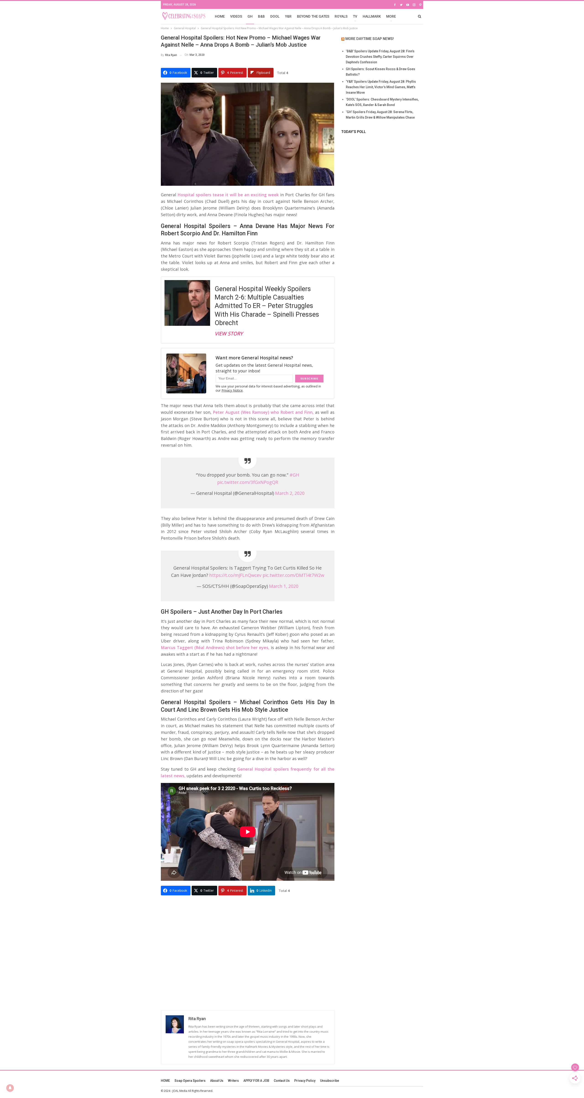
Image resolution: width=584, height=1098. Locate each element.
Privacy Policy (304, 1080)
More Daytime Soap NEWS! (369, 39)
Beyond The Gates (313, 16)
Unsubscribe (329, 1080)
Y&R (288, 16)
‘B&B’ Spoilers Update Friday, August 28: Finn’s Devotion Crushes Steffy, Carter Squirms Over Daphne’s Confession (380, 56)
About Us (216, 1080)
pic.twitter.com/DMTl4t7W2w (293, 575)
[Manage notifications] (10, 1088)
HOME (220, 16)
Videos (236, 16)
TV (355, 16)
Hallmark (372, 16)
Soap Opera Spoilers (190, 1080)
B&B (261, 16)
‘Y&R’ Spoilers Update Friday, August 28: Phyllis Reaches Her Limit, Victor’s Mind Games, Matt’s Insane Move (381, 87)
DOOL (274, 16)
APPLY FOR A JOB (256, 1080)
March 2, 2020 (290, 493)
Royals (341, 16)
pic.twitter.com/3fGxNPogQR (247, 482)
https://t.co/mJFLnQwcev (235, 575)
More (391, 16)
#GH (294, 475)
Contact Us (282, 1080)
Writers (233, 1080)
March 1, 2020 (283, 586)
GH (250, 16)
